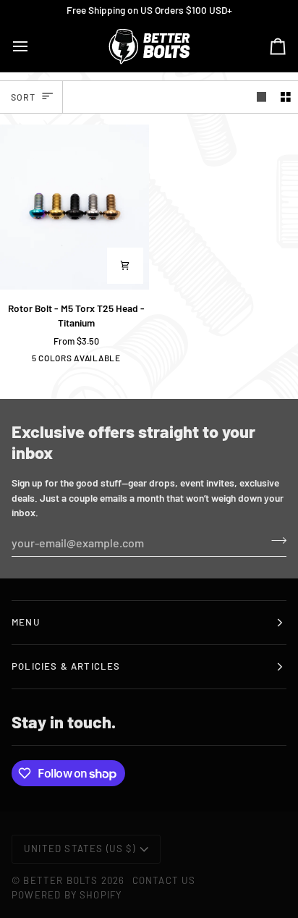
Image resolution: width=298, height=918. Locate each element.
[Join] (274, 540)
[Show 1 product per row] (262, 96)
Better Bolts (60, 880)
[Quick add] (125, 266)
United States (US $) (79, 848)
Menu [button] (26, 622)
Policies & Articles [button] (66, 666)
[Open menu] (33, 46)
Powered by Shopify (67, 895)
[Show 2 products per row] (285, 96)
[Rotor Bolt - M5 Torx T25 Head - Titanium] (74, 207)
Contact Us (164, 880)
